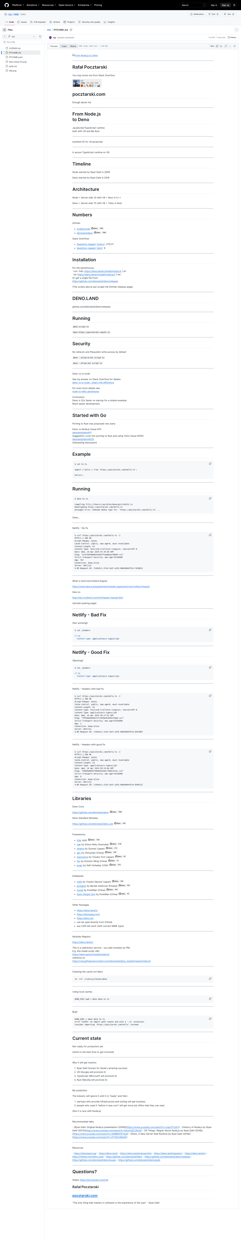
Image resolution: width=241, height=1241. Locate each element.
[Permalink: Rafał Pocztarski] (70, 67)
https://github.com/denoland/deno (90, 812)
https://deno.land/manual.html (136, 1153)
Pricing (98, 5)
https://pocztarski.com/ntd (94, 1179)
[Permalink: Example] (70, 454)
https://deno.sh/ (85, 918)
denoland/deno (85, 233)
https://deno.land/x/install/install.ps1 (96, 274)
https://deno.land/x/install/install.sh (102, 271)
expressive (82, 857)
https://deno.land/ (108, 1153)
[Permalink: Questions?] (70, 1172)
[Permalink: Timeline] (70, 164)
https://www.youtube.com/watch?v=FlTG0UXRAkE (99, 1137)
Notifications (199, 14)
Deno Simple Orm (86, 894)
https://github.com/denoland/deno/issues (94, 1160)
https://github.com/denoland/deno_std (92, 823)
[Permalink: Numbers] (70, 215)
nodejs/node (83, 228)
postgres (81, 885)
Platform (17, 5)
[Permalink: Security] (70, 344)
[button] (210, 464)
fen (78, 861)
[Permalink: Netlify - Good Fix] (70, 652)
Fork (215, 14)
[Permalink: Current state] (70, 1038)
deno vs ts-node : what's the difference (93, 382)
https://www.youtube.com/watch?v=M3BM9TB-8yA (100, 1133)
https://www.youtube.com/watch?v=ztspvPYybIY (153, 1127)
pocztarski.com (85, 1196)
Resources (48, 5)
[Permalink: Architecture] (70, 189)
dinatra (80, 848)
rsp (10, 14)
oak (79, 844)
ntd (16, 14)
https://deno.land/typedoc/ (168, 1153)
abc (79, 852)
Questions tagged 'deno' (90, 248)
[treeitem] (21, 52)
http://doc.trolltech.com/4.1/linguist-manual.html (97, 597)
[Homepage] (6, 5)
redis (79, 881)
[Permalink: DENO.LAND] (70, 299)
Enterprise (83, 5)
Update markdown (65, 37)
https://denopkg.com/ (88, 914)
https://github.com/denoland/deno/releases (95, 281)
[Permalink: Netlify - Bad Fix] (70, 615)
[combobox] (23, 42)
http (79, 840)
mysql (80, 890)
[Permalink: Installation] (70, 260)
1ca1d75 (212, 37)
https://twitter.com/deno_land (88, 1156)
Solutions (32, 5)
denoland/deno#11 (82, 432)
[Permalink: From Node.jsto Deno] (70, 117)
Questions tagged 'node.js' (91, 244)
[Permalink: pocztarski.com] (70, 94)
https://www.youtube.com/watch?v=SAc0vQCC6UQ (113, 1130)
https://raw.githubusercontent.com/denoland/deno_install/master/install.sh (111, 961)
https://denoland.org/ (85, 1153)
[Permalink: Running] (70, 318)
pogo (79, 865)
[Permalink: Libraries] (70, 798)
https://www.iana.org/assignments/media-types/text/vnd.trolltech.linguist (111, 586)
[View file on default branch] (4, 36)
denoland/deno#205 (83, 439)
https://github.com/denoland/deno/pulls (139, 1160)
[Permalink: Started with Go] (70, 415)
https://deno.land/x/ (87, 910)
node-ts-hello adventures (85, 391)
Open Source (66, 5)
